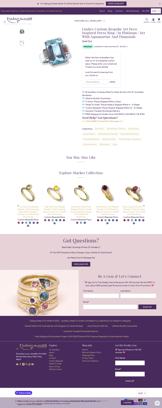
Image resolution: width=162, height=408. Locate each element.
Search (85, 349)
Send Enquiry (116, 3)
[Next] (143, 205)
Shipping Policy (88, 355)
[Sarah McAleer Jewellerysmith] (19, 21)
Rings (115, 144)
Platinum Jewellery (89, 144)
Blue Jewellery (134, 129)
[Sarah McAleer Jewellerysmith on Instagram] (23, 365)
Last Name (125, 291)
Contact (119, 11)
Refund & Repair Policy (91, 352)
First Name (88, 291)
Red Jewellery (105, 144)
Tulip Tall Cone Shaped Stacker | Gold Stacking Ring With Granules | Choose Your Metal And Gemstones (28, 211)
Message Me (81, 264)
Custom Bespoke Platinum (130, 134)
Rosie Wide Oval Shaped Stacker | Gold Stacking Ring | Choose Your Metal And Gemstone (107, 210)
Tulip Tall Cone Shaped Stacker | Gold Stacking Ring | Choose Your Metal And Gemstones (54, 210)
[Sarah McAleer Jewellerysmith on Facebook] (20, 365)
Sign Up (147, 307)
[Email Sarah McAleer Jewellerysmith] (17, 365)
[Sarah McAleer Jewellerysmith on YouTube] (32, 365)
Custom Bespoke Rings (91, 139)
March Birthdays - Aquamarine (130, 139)
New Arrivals (54, 366)
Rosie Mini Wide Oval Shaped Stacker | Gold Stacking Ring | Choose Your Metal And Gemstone (81, 211)
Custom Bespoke (89, 134)
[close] (160, 4)
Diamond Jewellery (109, 139)
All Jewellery (99, 129)
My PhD (145, 11)
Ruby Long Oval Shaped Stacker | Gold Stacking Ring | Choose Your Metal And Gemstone (134, 210)
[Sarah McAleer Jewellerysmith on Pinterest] (26, 365)
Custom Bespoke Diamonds (107, 134)
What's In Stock (55, 369)
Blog (110, 11)
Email (86, 302)
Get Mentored (132, 11)
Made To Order (55, 363)
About (102, 11)
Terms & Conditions (90, 361)
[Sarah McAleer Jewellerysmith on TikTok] (29, 365)
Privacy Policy (88, 358)
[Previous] (18, 205)
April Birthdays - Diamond (116, 129)
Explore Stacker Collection (81, 172)
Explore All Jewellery (88, 20)
